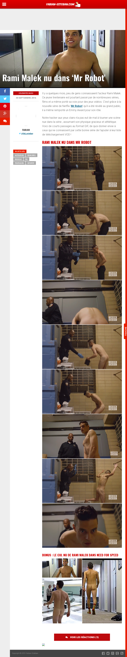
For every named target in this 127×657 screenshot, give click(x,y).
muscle (18, 159)
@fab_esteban (27, 133)
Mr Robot (76, 106)
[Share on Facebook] (5, 91)
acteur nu (19, 155)
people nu (19, 163)
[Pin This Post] (5, 106)
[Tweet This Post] (5, 99)
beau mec (31, 155)
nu (26, 159)
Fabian (26, 130)
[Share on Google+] (5, 114)
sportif (30, 163)
